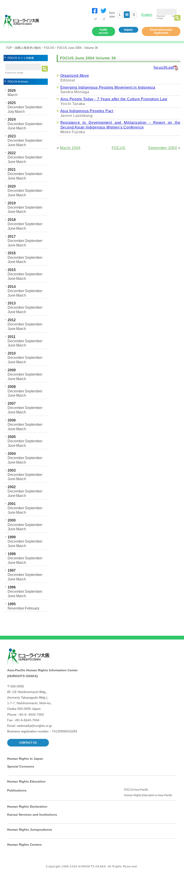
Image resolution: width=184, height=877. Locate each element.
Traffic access (103, 31)
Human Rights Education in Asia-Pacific (148, 795)
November (16, 608)
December (16, 107)
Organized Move (74, 75)
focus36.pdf (164, 67)
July (11, 111)
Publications (16, 790)
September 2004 (162, 148)
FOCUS (49, 47)
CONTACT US (28, 742)
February (32, 608)
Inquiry (128, 29)
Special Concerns (20, 766)
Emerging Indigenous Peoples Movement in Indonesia (107, 87)
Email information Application (161, 31)
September (33, 107)
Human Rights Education (26, 781)
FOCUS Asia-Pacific (136, 789)
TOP (9, 47)
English (146, 15)
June (11, 128)
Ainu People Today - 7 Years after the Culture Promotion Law (113, 99)
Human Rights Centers (24, 844)
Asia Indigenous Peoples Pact (86, 111)
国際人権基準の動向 (28, 47)
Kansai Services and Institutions (32, 814)
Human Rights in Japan (25, 758)
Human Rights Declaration (27, 806)
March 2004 (70, 148)
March (13, 95)
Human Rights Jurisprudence (29, 829)
